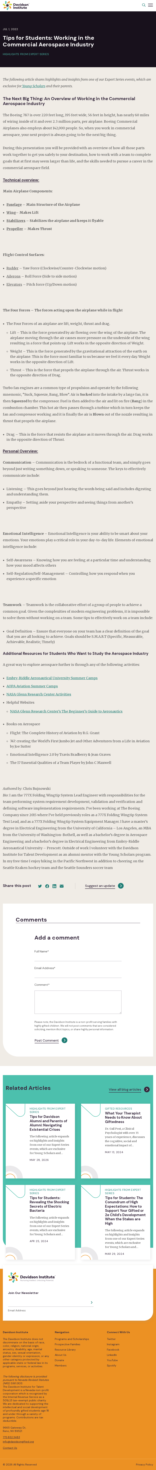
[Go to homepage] (16, 5)
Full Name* (41, 951)
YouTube (112, 1360)
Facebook (113, 1349)
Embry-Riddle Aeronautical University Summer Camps (52, 678)
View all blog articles (125, 1089)
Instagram (113, 1344)
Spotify (111, 1365)
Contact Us (10, 1448)
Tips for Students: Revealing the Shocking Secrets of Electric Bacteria (49, 1204)
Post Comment (47, 1040)
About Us (60, 1355)
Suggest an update (100, 886)
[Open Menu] (150, 5)
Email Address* (44, 968)
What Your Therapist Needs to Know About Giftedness (123, 1117)
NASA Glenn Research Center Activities (38, 694)
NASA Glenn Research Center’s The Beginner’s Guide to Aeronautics (66, 711)
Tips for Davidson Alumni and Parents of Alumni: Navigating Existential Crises (48, 1123)
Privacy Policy (144, 1464)
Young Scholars (33, 86)
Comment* (42, 985)
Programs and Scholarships (72, 1339)
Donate (59, 1360)
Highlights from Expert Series (26, 54)
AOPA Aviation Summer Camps (32, 686)
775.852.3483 (11, 1437)
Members (61, 1365)
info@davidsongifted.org (18, 1441)
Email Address (17, 1310)
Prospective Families (67, 1344)
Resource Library (65, 1349)
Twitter (111, 1339)
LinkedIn (112, 1355)
